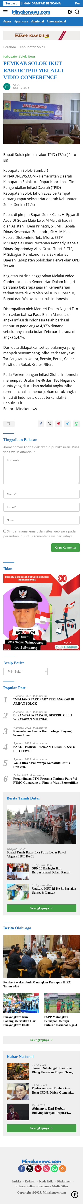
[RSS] (62, 1169)
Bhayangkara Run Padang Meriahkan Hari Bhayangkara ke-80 (19, 1021)
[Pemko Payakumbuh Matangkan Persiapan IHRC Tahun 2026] (41, 956)
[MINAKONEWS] (30, 12)
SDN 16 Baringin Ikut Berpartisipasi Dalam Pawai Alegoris (50, 871)
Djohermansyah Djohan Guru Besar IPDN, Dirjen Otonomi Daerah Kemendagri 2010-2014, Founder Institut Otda (53, 1090)
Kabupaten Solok (15, 56)
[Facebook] (21, 1169)
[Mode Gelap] (69, 12)
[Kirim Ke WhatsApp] (76, 424)
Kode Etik (46, 1181)
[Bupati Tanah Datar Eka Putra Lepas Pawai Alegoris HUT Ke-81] (41, 824)
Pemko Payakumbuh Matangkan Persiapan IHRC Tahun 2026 (37, 984)
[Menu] (6, 12)
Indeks (16, 1181)
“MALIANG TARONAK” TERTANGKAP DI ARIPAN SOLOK (43, 701)
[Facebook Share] (41, 424)
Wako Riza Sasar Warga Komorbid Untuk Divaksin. (41, 765)
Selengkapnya (40, 908)
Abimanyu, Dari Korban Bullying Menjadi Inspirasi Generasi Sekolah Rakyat (50, 1111)
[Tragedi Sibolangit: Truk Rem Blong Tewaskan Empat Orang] (18, 1071)
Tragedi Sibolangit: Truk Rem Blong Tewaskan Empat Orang (52, 1070)
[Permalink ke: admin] (6, 86)
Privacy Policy (25, 1186)
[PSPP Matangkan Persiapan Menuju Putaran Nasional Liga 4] (62, 1003)
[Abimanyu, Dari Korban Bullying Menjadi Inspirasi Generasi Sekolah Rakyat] (18, 1112)
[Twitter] (29, 1169)
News (31, 56)
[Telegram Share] (67, 424)
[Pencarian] (77, 12)
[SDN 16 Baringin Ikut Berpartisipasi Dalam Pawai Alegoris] (18, 871)
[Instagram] (46, 1169)
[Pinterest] (38, 1169)
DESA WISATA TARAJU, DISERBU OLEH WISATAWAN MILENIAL (42, 717)
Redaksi (30, 1181)
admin (16, 85)
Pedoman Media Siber (53, 1186)
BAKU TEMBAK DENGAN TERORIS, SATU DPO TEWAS (44, 749)
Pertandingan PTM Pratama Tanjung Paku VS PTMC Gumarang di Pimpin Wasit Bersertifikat (45, 780)
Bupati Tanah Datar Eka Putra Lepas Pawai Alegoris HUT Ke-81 (36, 854)
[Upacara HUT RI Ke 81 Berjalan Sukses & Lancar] (18, 892)
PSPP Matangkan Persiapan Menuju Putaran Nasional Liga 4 (60, 1021)
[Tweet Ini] (49, 424)
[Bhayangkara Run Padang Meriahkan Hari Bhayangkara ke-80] (21, 1003)
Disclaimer (64, 1181)
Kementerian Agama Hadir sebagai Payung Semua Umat (42, 733)
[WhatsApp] (54, 1169)
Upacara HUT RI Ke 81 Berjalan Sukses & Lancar (54, 890)
